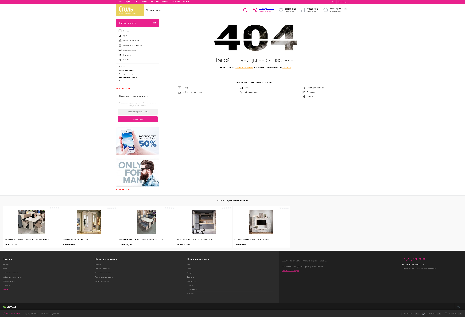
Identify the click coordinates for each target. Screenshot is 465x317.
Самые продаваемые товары (232, 201)
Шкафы (310, 96)
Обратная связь (13, 314)
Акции (120, 2)
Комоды (185, 88)
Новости (165, 2)
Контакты (186, 2)
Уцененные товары (126, 81)
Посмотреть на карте (290, 271)
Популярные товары (126, 70)
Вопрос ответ (154, 2)
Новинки (122, 67)
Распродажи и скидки (127, 74)
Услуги (127, 2)
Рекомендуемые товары (128, 77)
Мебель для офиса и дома (192, 92)
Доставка (144, 2)
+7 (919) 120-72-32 (31, 314)
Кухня (247, 88)
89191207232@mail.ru (413, 264)
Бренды (135, 2)
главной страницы (244, 68)
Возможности (175, 2)
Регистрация (342, 2)
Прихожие (311, 92)
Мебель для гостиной (315, 88)
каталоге (287, 68)
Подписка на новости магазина (133, 96)
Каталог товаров (127, 23)
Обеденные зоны (251, 92)
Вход (333, 2)
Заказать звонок (265, 11)
